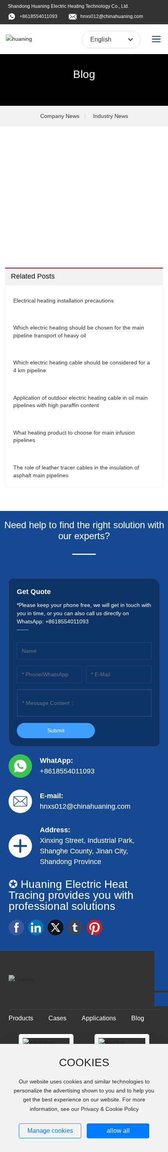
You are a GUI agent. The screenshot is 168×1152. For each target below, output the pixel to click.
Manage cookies (50, 1130)
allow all (118, 1130)
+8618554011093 (38, 16)
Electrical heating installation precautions (63, 300)
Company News (59, 116)
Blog (84, 74)
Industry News (110, 116)
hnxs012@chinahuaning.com (111, 16)
